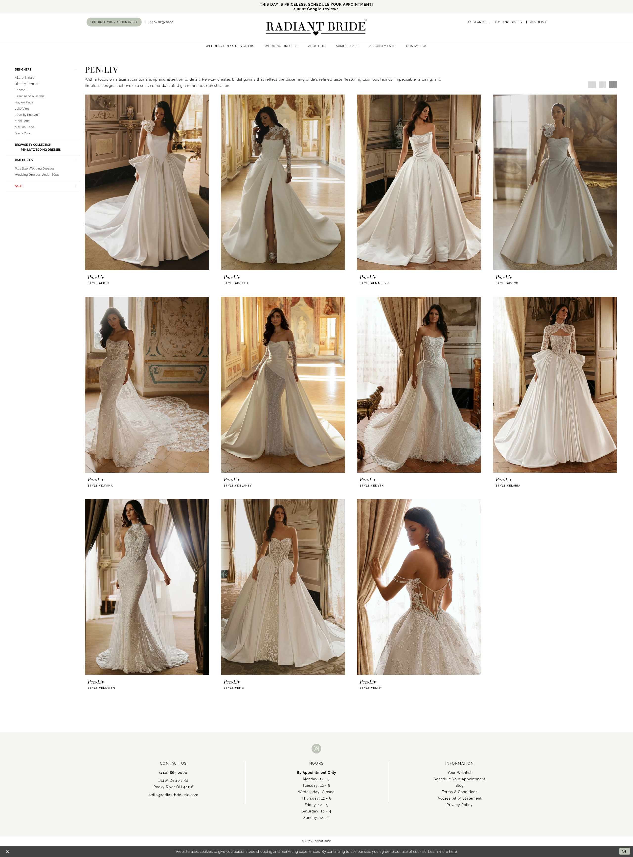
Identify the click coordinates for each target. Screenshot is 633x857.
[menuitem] (114, 22)
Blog (459, 785)
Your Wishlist (460, 773)
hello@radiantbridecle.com (173, 795)
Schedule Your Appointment (459, 779)
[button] (508, 22)
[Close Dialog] (7, 851)
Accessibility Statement (460, 798)
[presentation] (147, 182)
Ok (625, 851)
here (453, 851)
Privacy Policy (460, 805)
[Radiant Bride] (316, 27)
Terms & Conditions (459, 792)
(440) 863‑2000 (173, 773)
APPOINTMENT (357, 4)
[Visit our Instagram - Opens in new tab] (316, 748)
